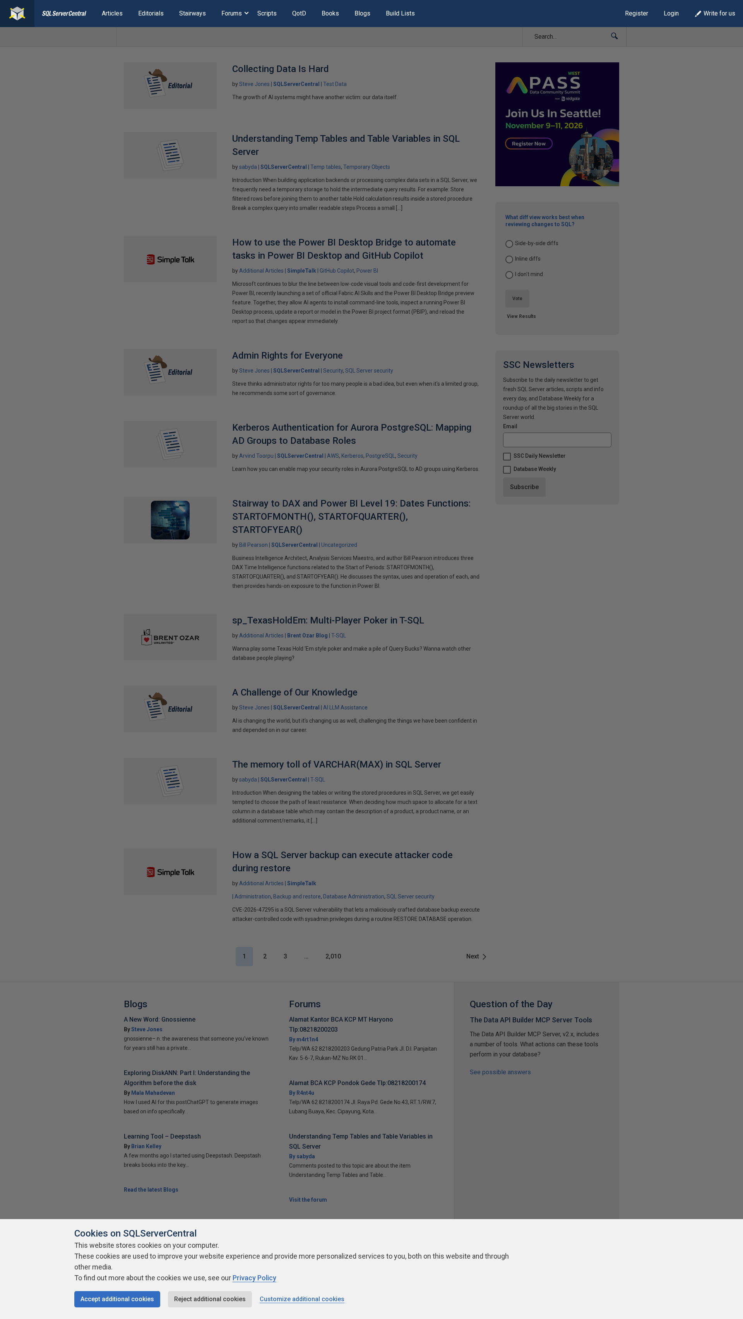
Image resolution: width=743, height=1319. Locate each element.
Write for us (719, 13)
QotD (299, 13)
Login (671, 13)
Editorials (151, 13)
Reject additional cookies (210, 1299)
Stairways (192, 13)
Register (636, 13)
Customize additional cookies (302, 1299)
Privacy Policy (254, 1278)
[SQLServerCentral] (17, 13)
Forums (231, 13)
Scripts (267, 13)
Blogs (362, 13)
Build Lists (400, 13)
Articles (112, 13)
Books (330, 13)
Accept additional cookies (117, 1299)
